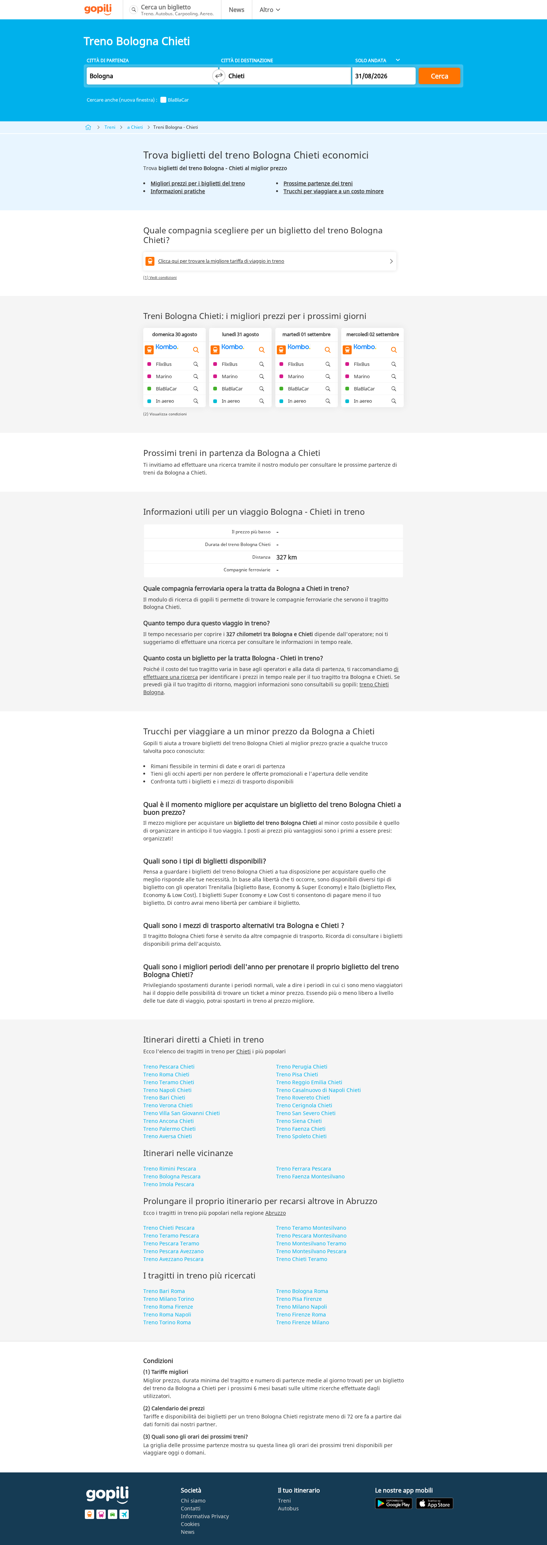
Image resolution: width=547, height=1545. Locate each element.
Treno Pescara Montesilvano (311, 1235)
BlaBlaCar (178, 100)
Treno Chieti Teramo (301, 1259)
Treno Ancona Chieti (168, 1120)
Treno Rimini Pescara (169, 1168)
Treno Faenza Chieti (301, 1128)
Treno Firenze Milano (302, 1322)
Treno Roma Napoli (167, 1314)
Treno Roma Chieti (166, 1074)
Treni (110, 127)
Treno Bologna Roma (302, 1291)
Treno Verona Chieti (168, 1105)
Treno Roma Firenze (168, 1306)
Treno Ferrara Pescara (303, 1168)
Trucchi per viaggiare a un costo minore (334, 191)
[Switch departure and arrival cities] (218, 76)
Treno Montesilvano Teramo (311, 1243)
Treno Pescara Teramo (171, 1243)
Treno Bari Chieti (164, 1097)
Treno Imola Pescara (168, 1184)
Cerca (439, 75)
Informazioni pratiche (178, 191)
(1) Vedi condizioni (160, 277)
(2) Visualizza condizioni (165, 413)
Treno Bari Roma (164, 1291)
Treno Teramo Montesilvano (311, 1227)
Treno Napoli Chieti (167, 1090)
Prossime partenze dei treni (318, 183)
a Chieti (135, 127)
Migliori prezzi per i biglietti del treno (198, 183)
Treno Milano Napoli (301, 1306)
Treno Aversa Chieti (167, 1136)
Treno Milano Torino (168, 1298)
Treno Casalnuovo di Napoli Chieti (318, 1090)
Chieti (243, 1051)
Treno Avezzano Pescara (173, 1259)
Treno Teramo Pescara (171, 1235)
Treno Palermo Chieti (169, 1128)
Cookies (190, 1524)
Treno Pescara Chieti (169, 1066)
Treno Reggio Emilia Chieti (309, 1082)
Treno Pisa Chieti (297, 1074)
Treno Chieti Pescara (169, 1227)
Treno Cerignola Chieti (304, 1105)
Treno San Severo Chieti (306, 1113)
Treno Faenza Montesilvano (310, 1176)
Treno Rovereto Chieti (303, 1097)
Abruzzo (275, 1212)
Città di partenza (108, 60)
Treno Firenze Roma (301, 1314)
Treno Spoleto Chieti (301, 1136)
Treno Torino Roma (167, 1322)
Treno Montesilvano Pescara (311, 1251)
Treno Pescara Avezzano (173, 1251)
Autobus (288, 1508)
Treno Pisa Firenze (299, 1298)
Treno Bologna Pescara (172, 1176)
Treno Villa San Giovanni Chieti (181, 1113)
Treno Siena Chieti (299, 1120)
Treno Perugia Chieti (301, 1066)
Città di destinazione (247, 60)
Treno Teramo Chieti (168, 1082)
